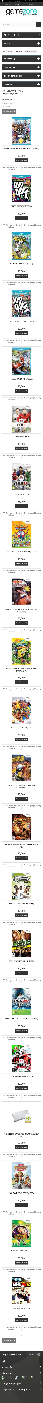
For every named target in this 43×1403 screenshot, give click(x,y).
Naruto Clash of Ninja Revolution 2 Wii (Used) (21, 610)
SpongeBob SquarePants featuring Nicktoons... (21, 670)
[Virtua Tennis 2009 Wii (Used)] (21, 886)
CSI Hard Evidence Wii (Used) (21, 961)
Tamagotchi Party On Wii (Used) (21, 552)
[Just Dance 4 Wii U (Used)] (21, 188)
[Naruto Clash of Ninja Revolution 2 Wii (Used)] (21, 591)
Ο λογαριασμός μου (11, 1383)
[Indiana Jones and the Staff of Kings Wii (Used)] (21, 826)
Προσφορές (9, 67)
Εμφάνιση (5, 103)
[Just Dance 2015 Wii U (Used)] (21, 303)
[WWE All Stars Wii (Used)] (21, 710)
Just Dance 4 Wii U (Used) (21, 206)
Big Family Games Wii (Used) (21, 1193)
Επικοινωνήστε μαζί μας (12, 4)
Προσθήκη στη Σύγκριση (32, 167)
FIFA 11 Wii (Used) (21, 436)
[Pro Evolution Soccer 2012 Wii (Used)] (21, 1001)
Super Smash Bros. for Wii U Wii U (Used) (21, 148)
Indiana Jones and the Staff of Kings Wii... (21, 845)
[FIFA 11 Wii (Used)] (21, 419)
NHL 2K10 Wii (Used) (21, 1308)
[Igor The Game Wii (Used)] (21, 1233)
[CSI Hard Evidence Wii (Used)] (21, 943)
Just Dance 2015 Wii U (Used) (21, 321)
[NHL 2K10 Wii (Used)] (21, 1290)
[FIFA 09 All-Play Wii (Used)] (21, 1058)
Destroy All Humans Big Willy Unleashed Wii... (21, 786)
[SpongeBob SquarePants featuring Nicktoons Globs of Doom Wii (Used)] (21, 651)
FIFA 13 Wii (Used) (21, 494)
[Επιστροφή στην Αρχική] (4, 51)
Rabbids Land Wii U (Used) (21, 264)
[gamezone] (21, 12)
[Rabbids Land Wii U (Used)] (21, 246)
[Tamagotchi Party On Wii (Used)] (21, 534)
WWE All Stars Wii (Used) (21, 728)
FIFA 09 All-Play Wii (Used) (21, 1076)
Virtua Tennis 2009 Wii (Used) (21, 904)
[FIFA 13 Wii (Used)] (21, 476)
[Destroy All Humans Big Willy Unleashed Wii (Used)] (21, 767)
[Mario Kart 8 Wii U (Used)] (21, 361)
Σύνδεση (31, 4)
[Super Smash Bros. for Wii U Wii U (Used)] (21, 131)
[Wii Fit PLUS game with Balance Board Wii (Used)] (21, 1116)
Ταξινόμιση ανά (7, 99)
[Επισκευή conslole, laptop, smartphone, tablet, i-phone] (21, 1)
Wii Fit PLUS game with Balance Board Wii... (21, 1135)
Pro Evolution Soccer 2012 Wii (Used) (21, 1019)
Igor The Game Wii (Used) (21, 1251)
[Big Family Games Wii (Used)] (21, 1175)
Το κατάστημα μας (13, 75)
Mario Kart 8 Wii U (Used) (22, 379)
